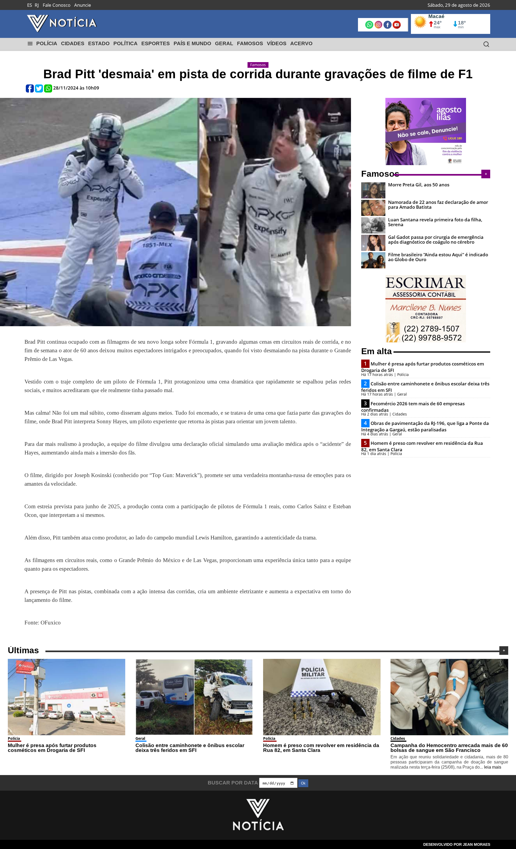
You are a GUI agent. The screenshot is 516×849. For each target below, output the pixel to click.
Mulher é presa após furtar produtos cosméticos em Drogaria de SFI (52, 748)
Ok (303, 783)
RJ (37, 5)
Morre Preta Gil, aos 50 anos (418, 185)
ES (29, 5)
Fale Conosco (56, 5)
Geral (140, 738)
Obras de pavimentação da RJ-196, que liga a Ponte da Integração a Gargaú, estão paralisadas (425, 426)
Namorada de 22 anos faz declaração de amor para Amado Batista (438, 204)
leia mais (492, 767)
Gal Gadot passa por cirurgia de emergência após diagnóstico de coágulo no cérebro (435, 239)
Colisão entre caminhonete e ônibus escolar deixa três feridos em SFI (189, 748)
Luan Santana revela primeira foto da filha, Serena (435, 221)
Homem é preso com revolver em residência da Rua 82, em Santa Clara (321, 748)
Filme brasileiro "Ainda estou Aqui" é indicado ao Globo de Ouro (438, 256)
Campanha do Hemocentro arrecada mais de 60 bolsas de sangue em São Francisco (449, 748)
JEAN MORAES (476, 844)
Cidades (397, 738)
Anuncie (82, 5)
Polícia (14, 738)
